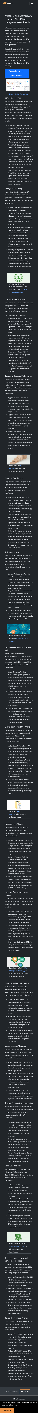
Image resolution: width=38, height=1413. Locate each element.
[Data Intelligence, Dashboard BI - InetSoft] (8, 3)
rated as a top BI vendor (17, 1246)
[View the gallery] (18, 805)
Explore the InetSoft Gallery (18, 94)
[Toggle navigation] (32, 3)
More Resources (19, 1399)
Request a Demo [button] (16, 75)
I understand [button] (7, 1410)
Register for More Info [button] (16, 71)
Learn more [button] (14, 1405)
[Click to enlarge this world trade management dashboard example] (18, 85)
